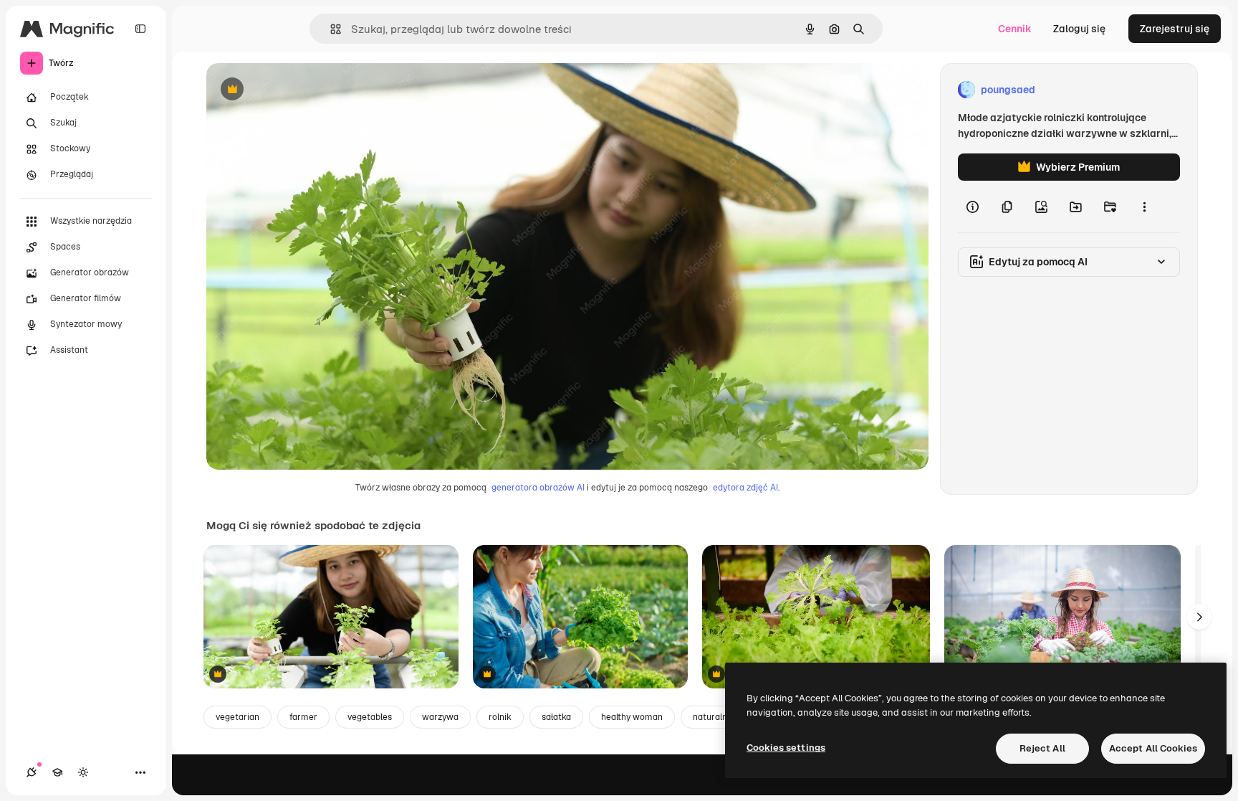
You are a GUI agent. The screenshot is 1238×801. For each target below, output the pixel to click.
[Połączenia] (31, 772)
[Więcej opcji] (1144, 206)
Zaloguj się (1079, 28)
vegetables (369, 717)
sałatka (556, 717)
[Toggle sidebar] (140, 28)
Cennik (1015, 28)
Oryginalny (305, 90)
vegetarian (237, 717)
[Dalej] (1199, 616)
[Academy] (57, 772)
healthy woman (632, 717)
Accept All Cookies (1153, 748)
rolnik (500, 717)
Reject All (1042, 748)
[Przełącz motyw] (83, 772)
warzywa (440, 717)
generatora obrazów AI (538, 487)
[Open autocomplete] (330, 29)
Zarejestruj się (1174, 28)
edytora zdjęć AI (745, 487)
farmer (303, 717)
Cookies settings (786, 747)
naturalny (712, 717)
